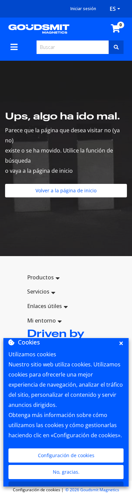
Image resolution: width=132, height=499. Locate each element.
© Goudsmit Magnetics (92, 490)
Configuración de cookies (66, 455)
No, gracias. (66, 472)
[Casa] (38, 28)
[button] (66, 278)
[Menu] (14, 47)
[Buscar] (116, 47)
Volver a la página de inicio (66, 190)
